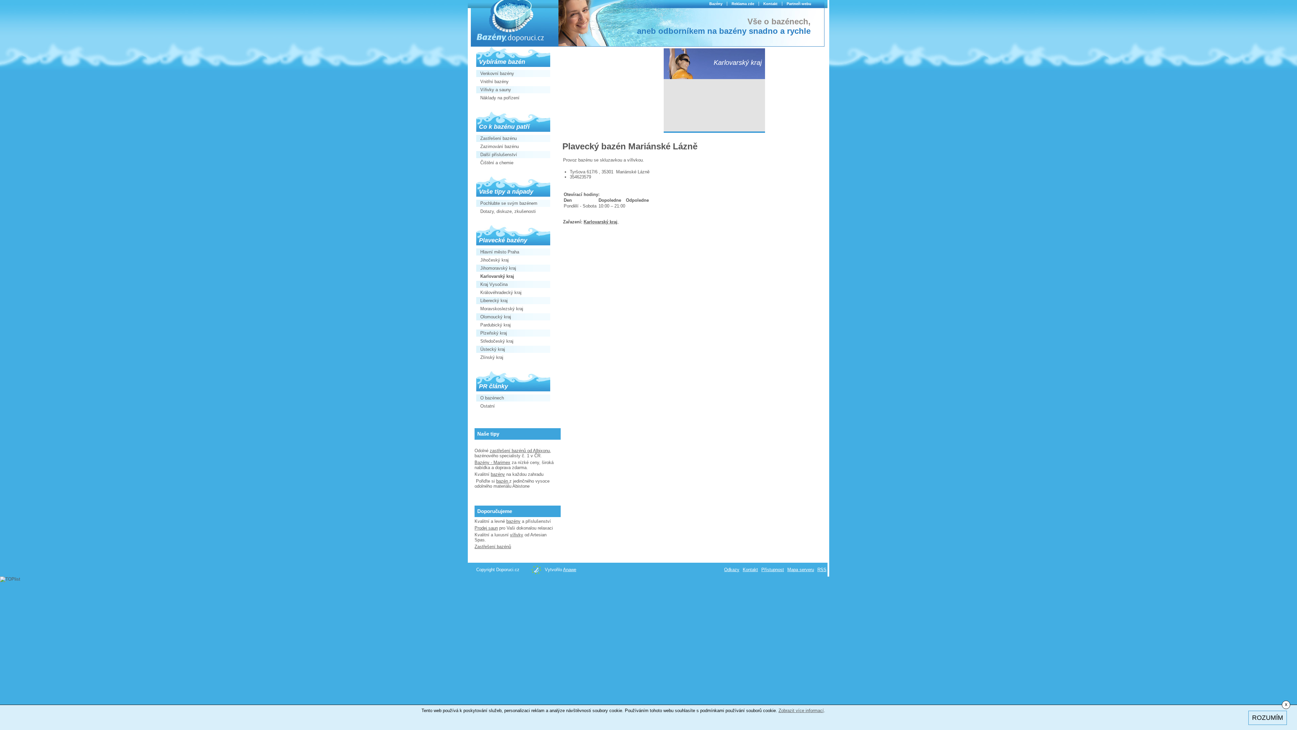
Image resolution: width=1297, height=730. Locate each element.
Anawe (569, 569)
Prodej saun (486, 528)
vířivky (516, 534)
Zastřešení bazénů (493, 546)
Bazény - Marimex (492, 462)
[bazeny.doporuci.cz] (510, 22)
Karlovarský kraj (600, 221)
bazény (498, 474)
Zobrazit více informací (801, 710)
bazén (502, 481)
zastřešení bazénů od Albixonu (520, 450)
